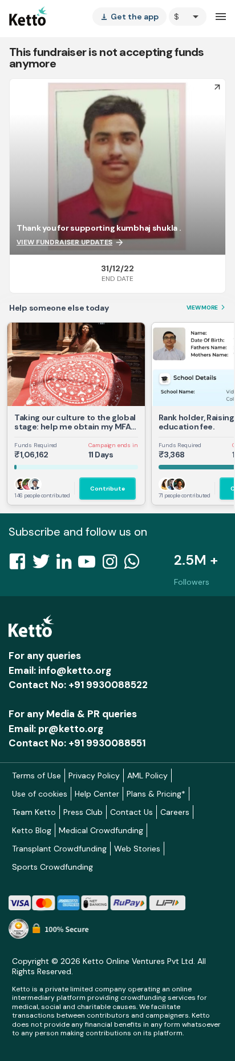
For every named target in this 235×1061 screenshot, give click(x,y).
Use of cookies (39, 794)
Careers (174, 812)
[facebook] (21, 564)
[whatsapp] (135, 564)
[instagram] (113, 564)
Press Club (83, 812)
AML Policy (147, 775)
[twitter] (44, 564)
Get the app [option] (129, 16)
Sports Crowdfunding (52, 867)
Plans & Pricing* (156, 794)
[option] (187, 16)
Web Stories (137, 848)
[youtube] (90, 564)
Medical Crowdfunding (101, 830)
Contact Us (131, 812)
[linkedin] (67, 564)
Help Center (97, 794)
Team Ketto (34, 812)
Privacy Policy (94, 775)
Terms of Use (36, 775)
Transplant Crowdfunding (59, 848)
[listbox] (129, 16)
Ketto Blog (31, 830)
